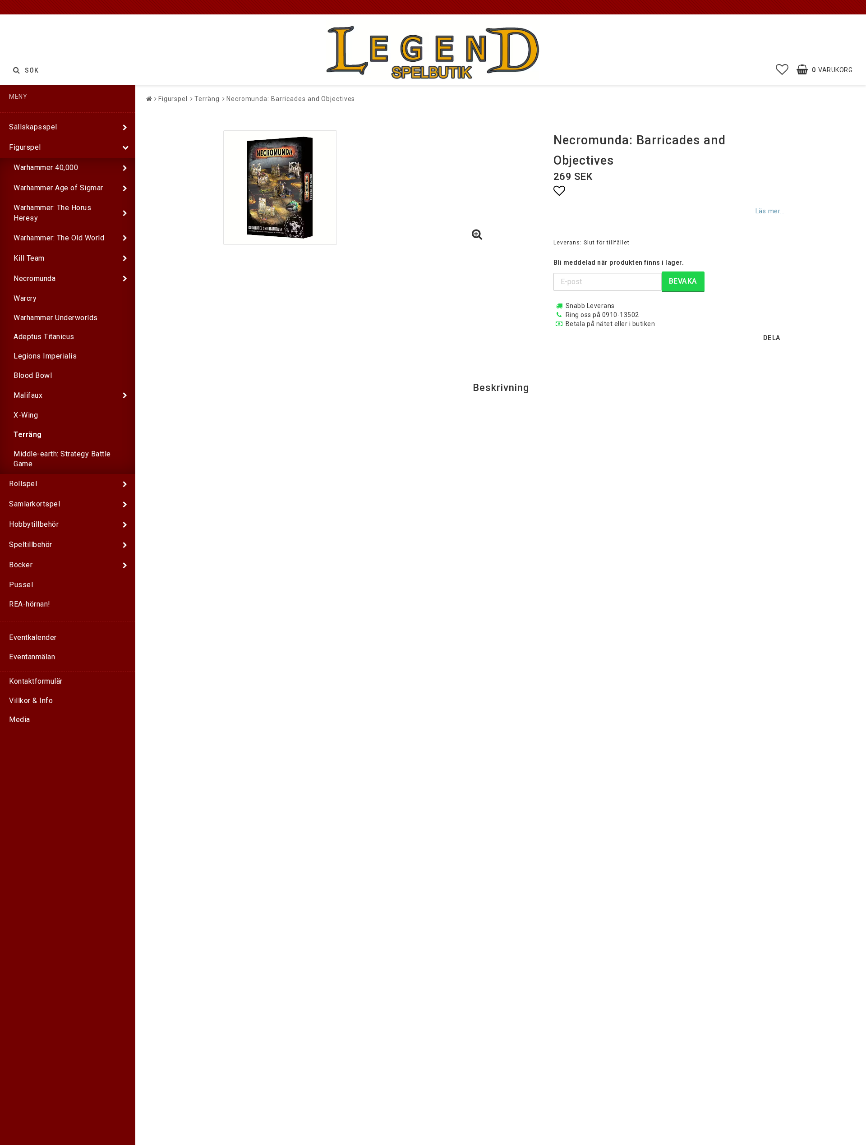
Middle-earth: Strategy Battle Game (62, 459)
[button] (782, 69)
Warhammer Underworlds (56, 317)
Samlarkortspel (34, 504)
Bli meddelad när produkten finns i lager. (618, 262)
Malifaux (28, 395)
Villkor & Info (31, 700)
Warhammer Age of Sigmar (58, 188)
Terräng (28, 434)
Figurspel (25, 147)
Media (19, 719)
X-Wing (26, 415)
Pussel (21, 584)
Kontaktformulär (36, 681)
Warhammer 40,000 (46, 167)
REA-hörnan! (30, 604)
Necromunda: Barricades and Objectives (290, 98)
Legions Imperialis (45, 356)
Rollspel (23, 483)
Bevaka (683, 281)
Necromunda (34, 278)
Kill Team (29, 258)
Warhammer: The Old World (59, 238)
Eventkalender (33, 637)
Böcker (20, 565)
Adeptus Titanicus (44, 336)
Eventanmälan (32, 657)
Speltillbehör (30, 544)
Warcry (25, 298)
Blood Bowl (33, 375)
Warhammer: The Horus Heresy (52, 212)
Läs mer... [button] (770, 211)
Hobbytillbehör (34, 524)
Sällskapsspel (33, 127)
